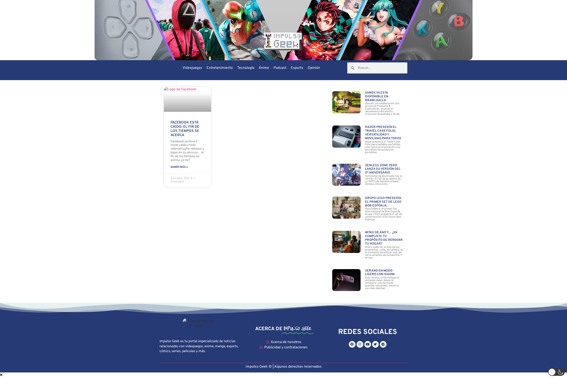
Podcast (280, 68)
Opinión (314, 68)
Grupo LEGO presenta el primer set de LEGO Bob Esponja (383, 202)
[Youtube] (367, 344)
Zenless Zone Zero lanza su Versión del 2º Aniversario (383, 169)
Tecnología (245, 68)
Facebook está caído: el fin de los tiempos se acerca (185, 129)
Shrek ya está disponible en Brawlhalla (376, 96)
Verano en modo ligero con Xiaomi (380, 272)
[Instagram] (360, 344)
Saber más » (179, 167)
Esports (297, 68)
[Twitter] (375, 344)
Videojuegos (192, 68)
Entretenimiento (220, 68)
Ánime (264, 68)
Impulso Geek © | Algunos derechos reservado (283, 366)
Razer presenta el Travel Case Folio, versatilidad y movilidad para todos (383, 132)
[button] (556, 372)
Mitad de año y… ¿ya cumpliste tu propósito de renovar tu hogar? (384, 238)
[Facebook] (352, 344)
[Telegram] (383, 344)
